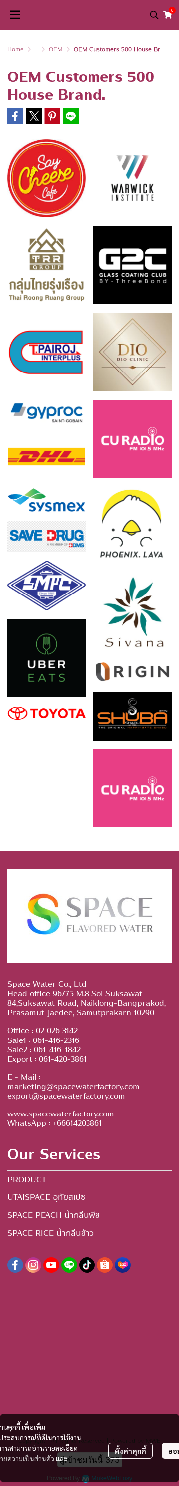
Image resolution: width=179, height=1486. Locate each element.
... (36, 49)
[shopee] (105, 1265)
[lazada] (123, 1265)
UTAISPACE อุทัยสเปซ (46, 1197)
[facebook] (15, 1265)
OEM (56, 49)
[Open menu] (15, 15)
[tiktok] (87, 1265)
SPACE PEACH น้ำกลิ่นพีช (53, 1215)
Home (15, 49)
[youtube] (51, 1265)
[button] (154, 15)
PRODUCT (26, 1180)
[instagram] (33, 1265)
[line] (69, 1265)
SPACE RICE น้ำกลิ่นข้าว (50, 1233)
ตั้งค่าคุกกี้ (130, 1450)
